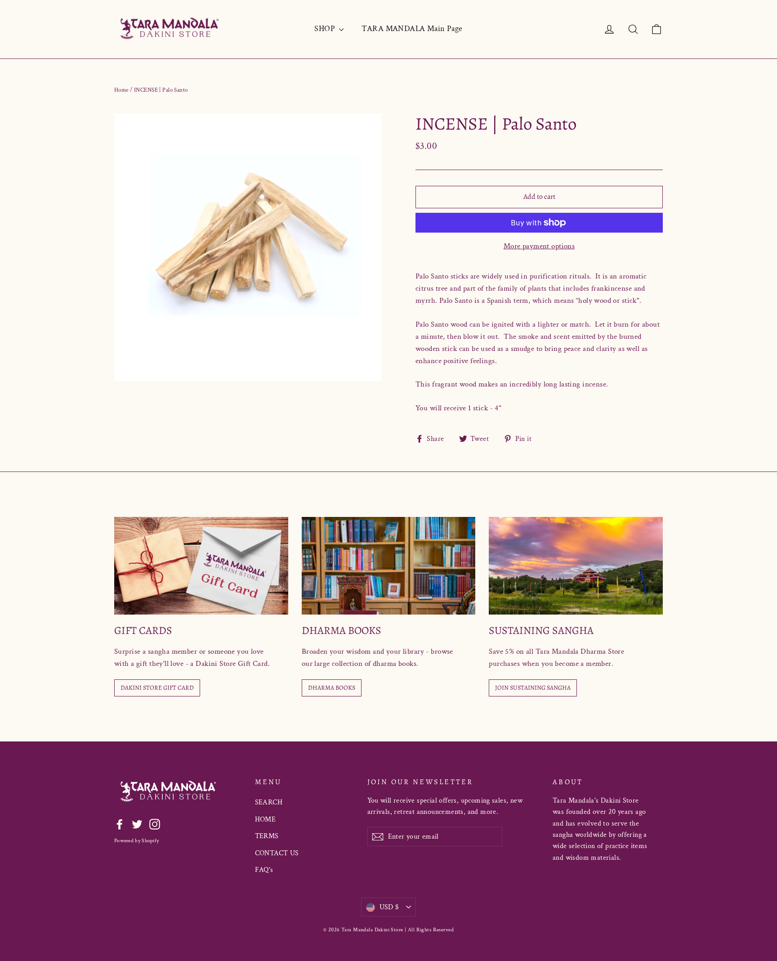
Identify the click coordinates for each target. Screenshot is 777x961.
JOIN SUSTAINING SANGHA (533, 687)
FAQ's (264, 870)
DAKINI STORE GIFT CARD (157, 687)
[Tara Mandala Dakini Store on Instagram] (154, 823)
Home (121, 90)
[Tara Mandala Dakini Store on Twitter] (137, 823)
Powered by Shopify (136, 840)
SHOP (325, 28)
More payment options (539, 246)
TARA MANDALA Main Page (412, 28)
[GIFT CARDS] (201, 566)
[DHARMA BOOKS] (389, 566)
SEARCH (269, 802)
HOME (265, 819)
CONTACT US (277, 853)
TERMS (267, 836)
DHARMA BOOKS (331, 687)
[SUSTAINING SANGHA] (576, 566)
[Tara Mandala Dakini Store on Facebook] (119, 823)
